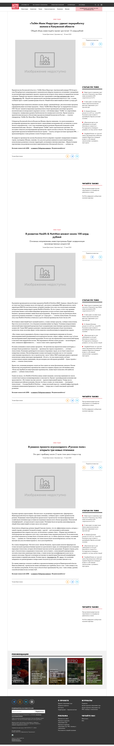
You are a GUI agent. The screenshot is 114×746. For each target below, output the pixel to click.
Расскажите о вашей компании (67, 730)
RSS (83, 721)
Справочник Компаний (57, 4)
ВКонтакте (85, 718)
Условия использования (16, 740)
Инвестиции (24, 9)
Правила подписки (63, 705)
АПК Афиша (82, 4)
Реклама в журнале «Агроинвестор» (63, 721)
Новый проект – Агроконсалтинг (67, 710)
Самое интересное (49, 9)
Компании (60, 9)
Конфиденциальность (16, 739)
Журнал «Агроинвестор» (65, 703)
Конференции (71, 4)
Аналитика (33, 9)
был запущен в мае (63, 96)
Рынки (40, 9)
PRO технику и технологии (40, 4)
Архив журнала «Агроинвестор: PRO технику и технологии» (91, 708)
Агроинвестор (25, 4)
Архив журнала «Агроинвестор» (91, 705)
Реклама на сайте (63, 718)
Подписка (84, 703)
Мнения (67, 9)
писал (62, 557)
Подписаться (40, 711)
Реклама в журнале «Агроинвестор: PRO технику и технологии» (67, 726)
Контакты (61, 707)
